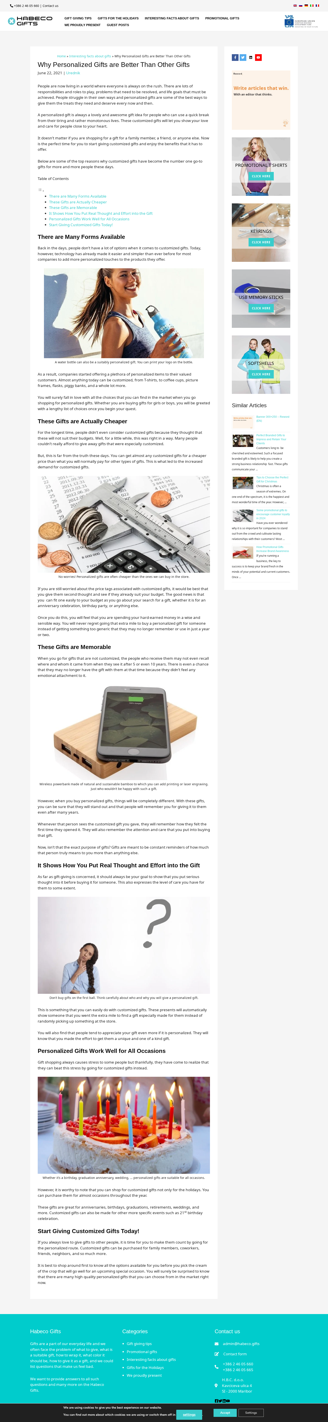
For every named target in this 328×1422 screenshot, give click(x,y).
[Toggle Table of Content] (41, 190)
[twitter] (243, 57)
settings (189, 1414)
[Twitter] (220, 1401)
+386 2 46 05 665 (238, 1369)
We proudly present (144, 1375)
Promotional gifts (142, 1351)
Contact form (235, 1353)
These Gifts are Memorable (73, 207)
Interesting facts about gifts (151, 1359)
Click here (261, 176)
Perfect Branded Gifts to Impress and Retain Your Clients (271, 439)
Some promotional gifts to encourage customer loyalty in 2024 (273, 514)
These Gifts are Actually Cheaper (78, 202)
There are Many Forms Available (78, 196)
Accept (225, 1413)
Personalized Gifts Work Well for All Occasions (89, 218)
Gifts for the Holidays (145, 1367)
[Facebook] (216, 1401)
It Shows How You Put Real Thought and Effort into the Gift (101, 213)
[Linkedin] (224, 1401)
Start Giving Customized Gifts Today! (81, 224)
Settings (251, 1413)
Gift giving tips (139, 1343)
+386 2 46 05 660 (26, 6)
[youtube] (259, 57)
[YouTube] (228, 1401)
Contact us (50, 6)
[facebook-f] (236, 57)
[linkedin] (251, 57)
